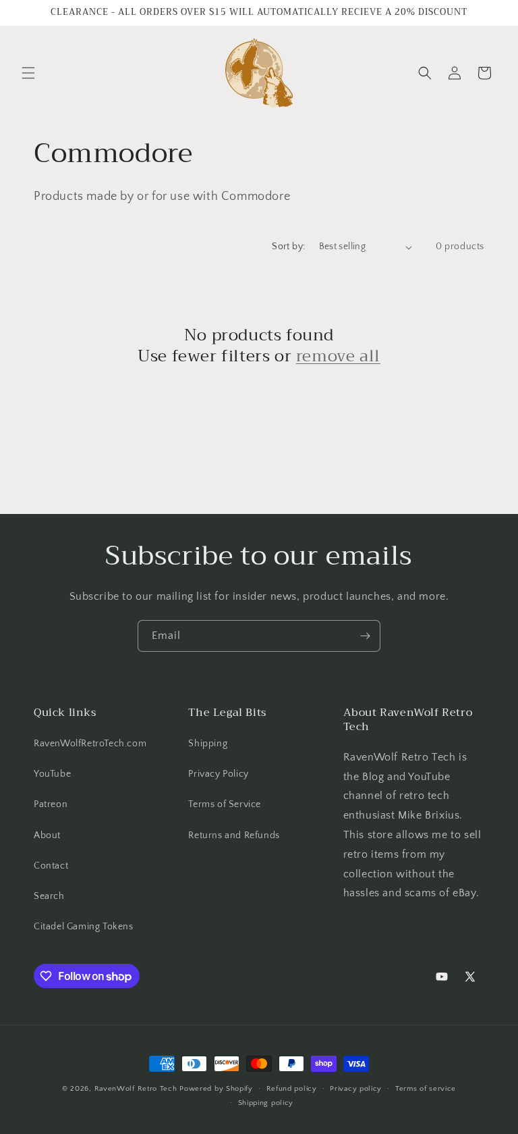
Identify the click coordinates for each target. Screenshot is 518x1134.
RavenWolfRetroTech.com (90, 743)
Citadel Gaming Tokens (84, 926)
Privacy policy (356, 1089)
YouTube (52, 774)
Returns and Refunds (233, 835)
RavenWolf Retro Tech (135, 1089)
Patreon (50, 804)
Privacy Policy (218, 774)
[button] (28, 73)
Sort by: (288, 246)
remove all (338, 356)
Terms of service (425, 1089)
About (47, 835)
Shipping (207, 743)
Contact (51, 865)
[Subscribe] (365, 636)
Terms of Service (224, 804)
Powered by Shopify (216, 1089)
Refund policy (291, 1089)
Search (49, 896)
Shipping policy (266, 1103)
